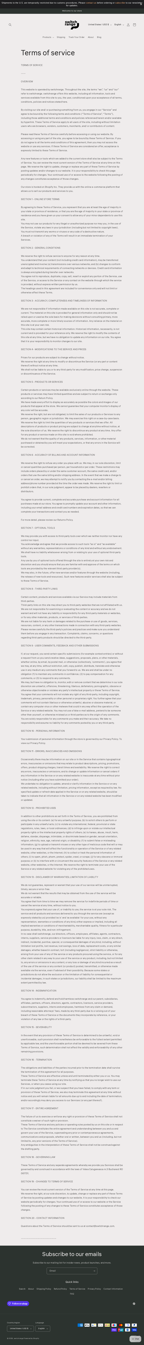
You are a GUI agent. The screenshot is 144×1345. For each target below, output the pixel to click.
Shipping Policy (44, 1289)
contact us (91, 3)
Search (22, 1289)
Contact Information (113, 1289)
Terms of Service (77, 1289)
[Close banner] (141, 4)
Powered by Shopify (31, 1338)
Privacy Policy (94, 1289)
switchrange (18, 1338)
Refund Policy (60, 1289)
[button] (10, 25)
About (31, 1289)
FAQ (72, 1294)
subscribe (120, 3)
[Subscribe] (94, 1271)
